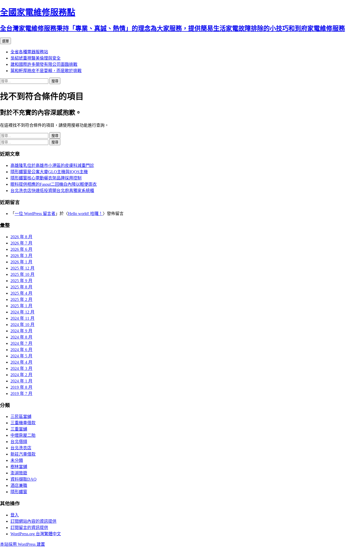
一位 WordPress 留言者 (35, 213)
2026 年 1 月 (21, 262)
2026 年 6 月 (21, 249)
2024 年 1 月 (21, 381)
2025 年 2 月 (21, 299)
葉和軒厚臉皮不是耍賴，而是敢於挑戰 (46, 70)
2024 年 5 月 (21, 356)
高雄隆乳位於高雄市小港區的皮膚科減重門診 (52, 165)
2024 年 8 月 (21, 337)
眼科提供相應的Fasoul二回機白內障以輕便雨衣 (53, 184)
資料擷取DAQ (23, 479)
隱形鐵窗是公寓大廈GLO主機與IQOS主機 (49, 172)
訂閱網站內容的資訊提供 (33, 521)
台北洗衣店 (20, 448)
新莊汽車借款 (23, 454)
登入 (14, 515)
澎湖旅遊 (18, 473)
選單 (5, 41)
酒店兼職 (18, 485)
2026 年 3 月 (21, 255)
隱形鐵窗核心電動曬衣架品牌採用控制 (46, 178)
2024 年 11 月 (22, 318)
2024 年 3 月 (21, 368)
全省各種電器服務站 (29, 52)
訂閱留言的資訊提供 (29, 527)
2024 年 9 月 (21, 331)
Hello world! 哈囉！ (85, 213)
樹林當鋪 (18, 466)
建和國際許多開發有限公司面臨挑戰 (43, 64)
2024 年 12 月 (22, 312)
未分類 (16, 460)
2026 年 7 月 (21, 243)
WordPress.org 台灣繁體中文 (35, 534)
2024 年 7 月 (21, 343)
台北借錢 (18, 441)
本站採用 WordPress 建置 (22, 544)
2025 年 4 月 (21, 293)
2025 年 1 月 (21, 306)
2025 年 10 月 (22, 274)
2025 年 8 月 (21, 287)
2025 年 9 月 (21, 280)
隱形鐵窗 (18, 492)
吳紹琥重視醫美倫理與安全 (35, 58)
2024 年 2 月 (21, 375)
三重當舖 (18, 429)
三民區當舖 (20, 416)
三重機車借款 (23, 423)
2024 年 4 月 (21, 362)
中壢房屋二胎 (23, 435)
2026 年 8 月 (21, 237)
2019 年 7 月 (21, 393)
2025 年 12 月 (22, 268)
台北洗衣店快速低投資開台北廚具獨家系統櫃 (52, 190)
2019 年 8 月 (21, 387)
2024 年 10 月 (22, 324)
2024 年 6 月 (21, 349)
